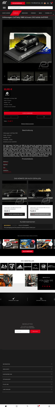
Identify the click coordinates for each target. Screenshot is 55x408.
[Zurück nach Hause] (5, 406)
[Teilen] (8, 121)
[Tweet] (10, 121)
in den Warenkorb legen (16, 214)
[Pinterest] (12, 121)
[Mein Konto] (49, 406)
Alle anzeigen (27, 251)
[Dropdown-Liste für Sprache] (45, 3)
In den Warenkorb (27, 113)
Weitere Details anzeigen (27, 123)
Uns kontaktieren (17, 3)
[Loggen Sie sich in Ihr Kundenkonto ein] (48, 3)
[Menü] (16, 406)
